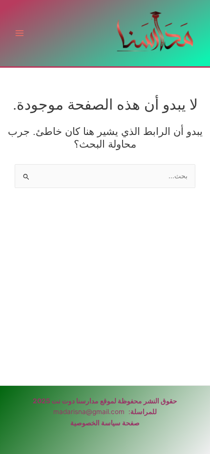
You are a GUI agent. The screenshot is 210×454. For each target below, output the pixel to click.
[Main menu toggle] (20, 33)
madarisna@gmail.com (89, 412)
